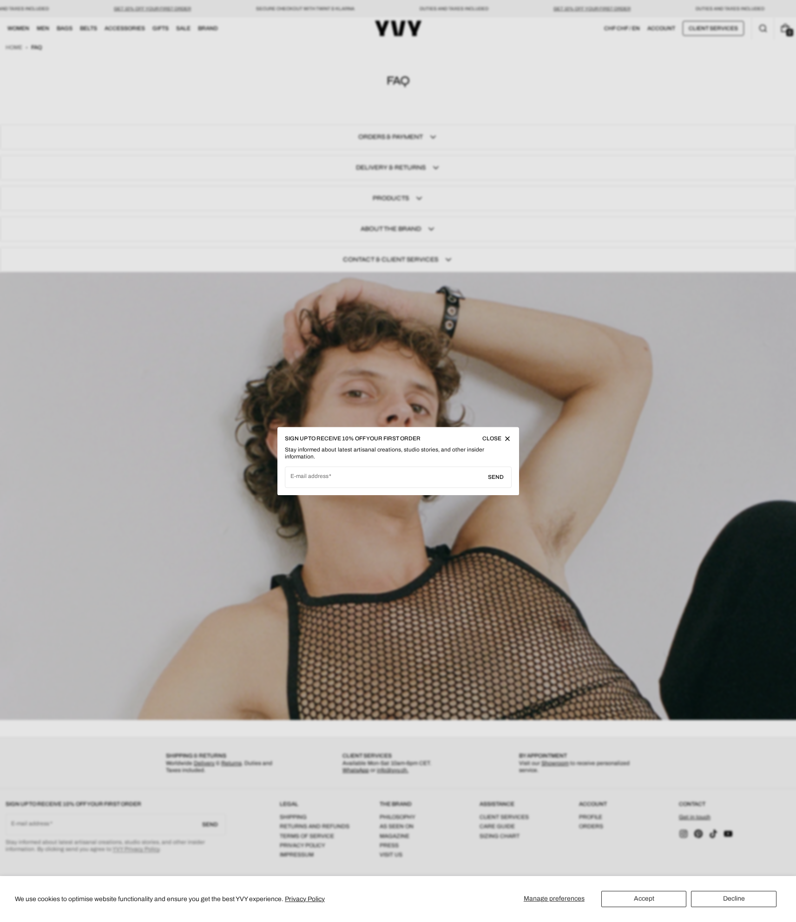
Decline (734, 898)
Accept (644, 898)
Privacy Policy (305, 899)
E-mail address (309, 476)
